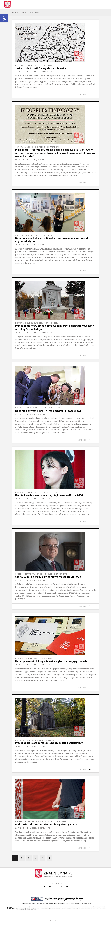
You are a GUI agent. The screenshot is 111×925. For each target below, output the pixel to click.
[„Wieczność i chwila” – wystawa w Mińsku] (55, 42)
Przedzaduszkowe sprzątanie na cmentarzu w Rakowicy (49, 743)
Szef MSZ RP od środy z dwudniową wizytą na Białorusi (48, 577)
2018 (23, 12)
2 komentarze (45, 72)
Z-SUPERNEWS (31, 65)
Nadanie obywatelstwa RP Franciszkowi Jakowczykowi (48, 410)
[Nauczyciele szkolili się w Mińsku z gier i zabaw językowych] (55, 635)
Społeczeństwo (23, 574)
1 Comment (43, 746)
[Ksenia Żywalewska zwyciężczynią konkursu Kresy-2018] (55, 469)
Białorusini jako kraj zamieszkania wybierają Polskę (46, 824)
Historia (19, 323)
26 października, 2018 (25, 665)
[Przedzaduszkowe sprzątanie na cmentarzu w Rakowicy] (55, 717)
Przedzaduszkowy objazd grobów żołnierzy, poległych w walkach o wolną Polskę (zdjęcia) (54, 327)
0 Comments (44, 160)
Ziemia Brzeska (46, 740)
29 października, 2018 (25, 333)
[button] (4, 18)
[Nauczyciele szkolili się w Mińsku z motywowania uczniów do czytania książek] (55, 212)
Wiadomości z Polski (35, 147)
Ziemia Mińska (45, 65)
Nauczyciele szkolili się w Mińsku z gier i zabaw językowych (51, 661)
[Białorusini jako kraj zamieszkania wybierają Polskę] (55, 799)
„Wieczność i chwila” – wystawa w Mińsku (40, 68)
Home (15, 12)
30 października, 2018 (25, 245)
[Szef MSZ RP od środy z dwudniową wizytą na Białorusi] (55, 551)
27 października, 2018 (25, 580)
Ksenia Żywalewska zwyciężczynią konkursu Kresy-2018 (49, 495)
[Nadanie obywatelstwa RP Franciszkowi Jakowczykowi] (55, 385)
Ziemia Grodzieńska (49, 323)
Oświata (19, 147)
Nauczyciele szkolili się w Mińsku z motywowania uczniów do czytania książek (52, 240)
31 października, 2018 (25, 72)
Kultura (19, 65)
